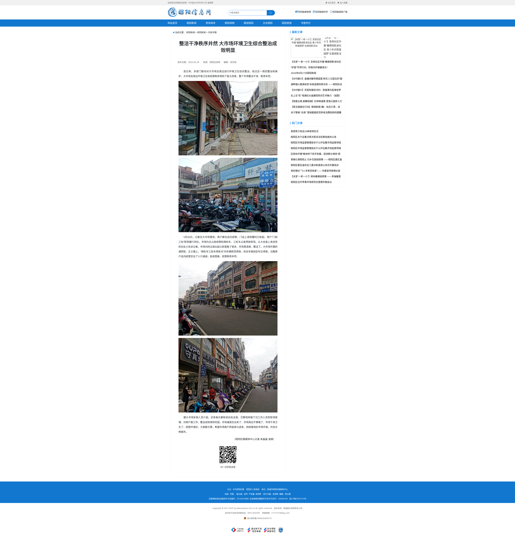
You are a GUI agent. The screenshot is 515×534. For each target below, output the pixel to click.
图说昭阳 (248, 23)
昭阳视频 (229, 23)
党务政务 (210, 23)
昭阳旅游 (287, 23)
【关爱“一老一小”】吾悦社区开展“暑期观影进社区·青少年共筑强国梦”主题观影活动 (332, 47)
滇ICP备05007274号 (297, 498)
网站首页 (172, 23)
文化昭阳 (268, 23)
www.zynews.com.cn (245, 508)
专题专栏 (306, 23)
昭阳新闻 (191, 23)
